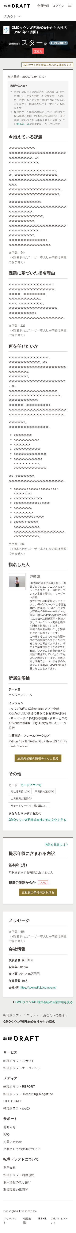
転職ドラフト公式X (16, 1108)
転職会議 (27, 1220)
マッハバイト (10, 1220)
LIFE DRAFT (12, 1101)
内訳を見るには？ (56, 844)
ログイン (58, 5)
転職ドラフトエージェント (22, 1068)
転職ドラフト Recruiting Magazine (28, 1094)
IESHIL (42, 1218)
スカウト (32, 1015)
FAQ (6, 1134)
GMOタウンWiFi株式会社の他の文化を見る (37, 819)
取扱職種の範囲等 (15, 1189)
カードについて (31, 785)
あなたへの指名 (54, 1015)
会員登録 (43, 5)
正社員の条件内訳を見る (38, 892)
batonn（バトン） (59, 1220)
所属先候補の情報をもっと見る (38, 758)
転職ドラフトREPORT (19, 1086)
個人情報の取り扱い (17, 1182)
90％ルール (23, 124)
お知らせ (9, 1127)
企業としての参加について (22, 1149)
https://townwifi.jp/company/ (38, 987)
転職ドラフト (12, 1015)
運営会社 (9, 1167)
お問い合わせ (12, 1141)
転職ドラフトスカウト (18, 1060)
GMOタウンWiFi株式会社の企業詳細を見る (47, 65)
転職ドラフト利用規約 (18, 1175)
